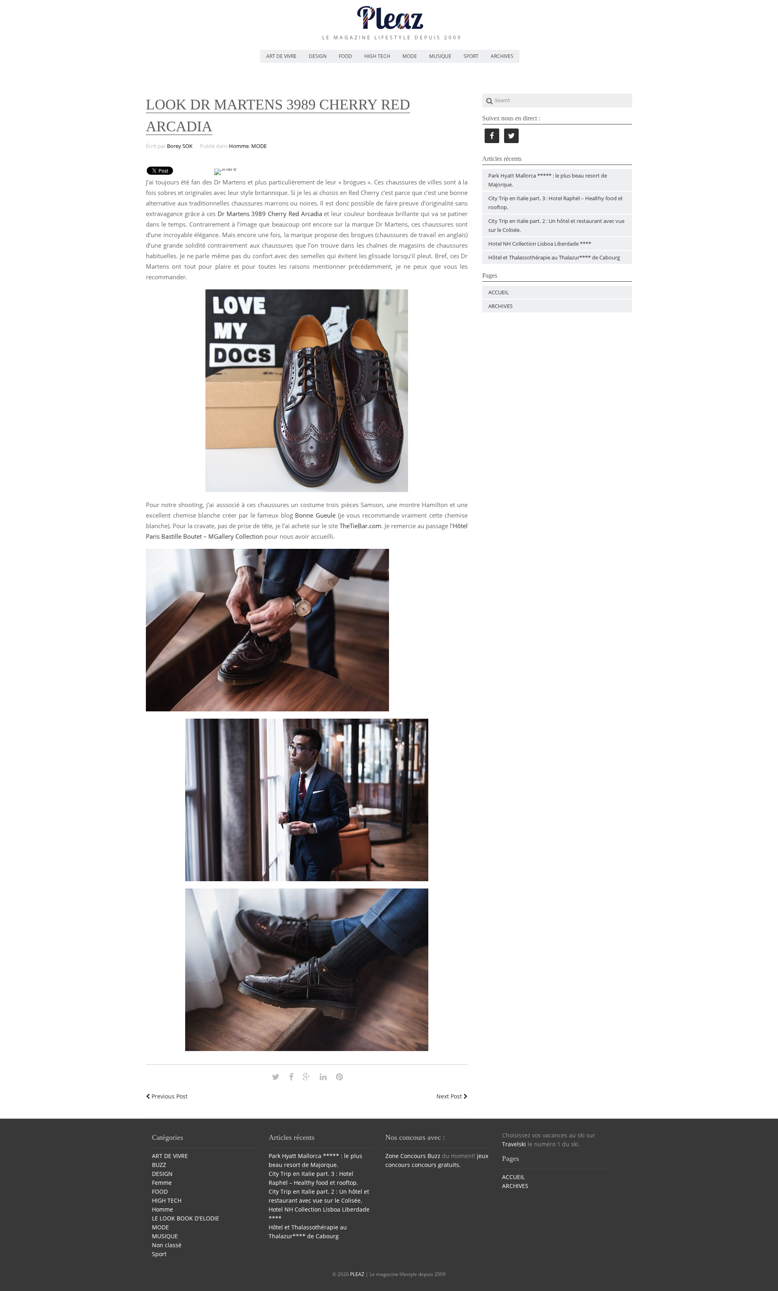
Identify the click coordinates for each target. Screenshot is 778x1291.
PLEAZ (357, 1274)
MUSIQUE (440, 56)
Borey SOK (179, 146)
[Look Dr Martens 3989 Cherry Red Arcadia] (276, 1077)
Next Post (450, 1096)
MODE (409, 56)
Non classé (167, 1245)
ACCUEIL (498, 292)
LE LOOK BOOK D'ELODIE (185, 1218)
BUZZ (159, 1165)
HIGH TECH (377, 56)
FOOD (345, 56)
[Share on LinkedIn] (323, 1077)
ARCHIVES (502, 56)
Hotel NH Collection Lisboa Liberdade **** (539, 243)
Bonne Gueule (315, 515)
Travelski (514, 1144)
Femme (162, 1182)
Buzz (433, 1156)
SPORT (471, 56)
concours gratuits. (436, 1165)
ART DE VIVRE (281, 56)
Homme (239, 146)
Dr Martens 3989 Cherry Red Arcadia (270, 214)
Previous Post (169, 1096)
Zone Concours (405, 1156)
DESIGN (318, 56)
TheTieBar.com (360, 526)
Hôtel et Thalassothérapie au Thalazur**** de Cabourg (554, 257)
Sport (159, 1254)
